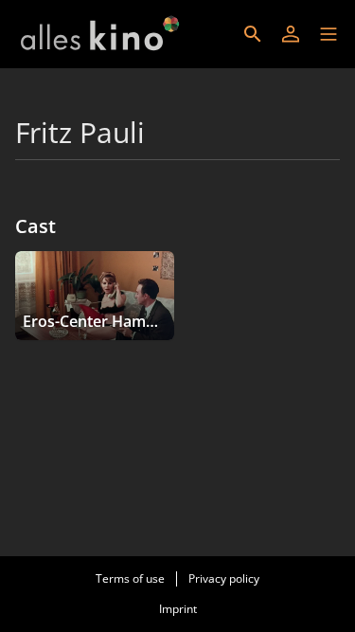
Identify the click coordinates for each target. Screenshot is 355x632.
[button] (328, 34)
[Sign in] (291, 34)
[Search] (253, 34)
